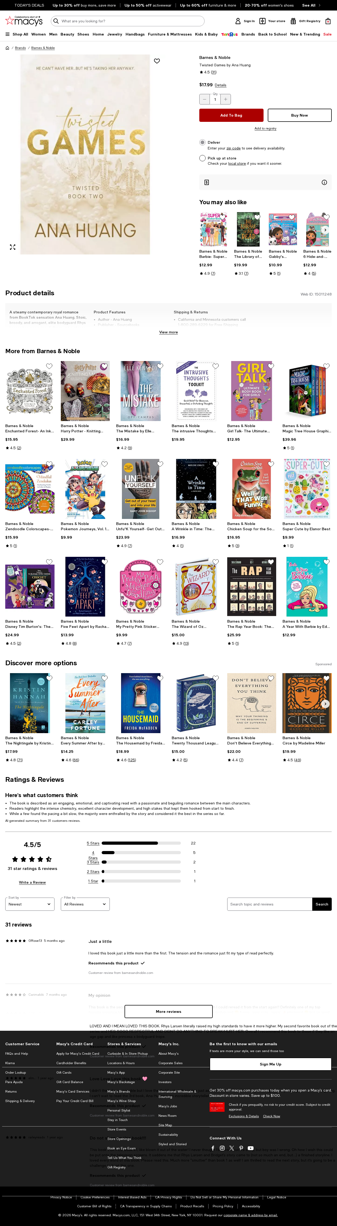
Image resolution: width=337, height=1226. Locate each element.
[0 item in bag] (328, 21)
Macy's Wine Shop (121, 1101)
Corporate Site (169, 1072)
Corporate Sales (170, 1063)
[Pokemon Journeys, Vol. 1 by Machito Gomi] (85, 489)
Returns (11, 1091)
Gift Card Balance (69, 1082)
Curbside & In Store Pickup (127, 1053)
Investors (164, 1082)
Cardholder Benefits (71, 1063)
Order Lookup (15, 1072)
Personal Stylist (118, 1110)
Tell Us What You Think (124, 1158)
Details (220, 85)
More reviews (168, 1011)
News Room (167, 1116)
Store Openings (119, 1139)
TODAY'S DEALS (29, 5)
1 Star (93, 881)
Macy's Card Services (72, 1091)
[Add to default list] (222, 217)
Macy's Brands (118, 1091)
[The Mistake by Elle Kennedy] (140, 391)
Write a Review (32, 882)
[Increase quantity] (225, 99)
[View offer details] (265, 182)
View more (168, 332)
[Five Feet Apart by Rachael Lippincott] (85, 587)
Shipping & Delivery (20, 1101)
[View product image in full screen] (12, 247)
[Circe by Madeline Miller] (307, 703)
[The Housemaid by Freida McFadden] (140, 703)
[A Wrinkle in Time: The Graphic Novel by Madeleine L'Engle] (196, 489)
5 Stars (93, 843)
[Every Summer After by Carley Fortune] (85, 703)
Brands (20, 48)
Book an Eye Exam (121, 1148)
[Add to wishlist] (156, 61)
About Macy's (168, 1053)
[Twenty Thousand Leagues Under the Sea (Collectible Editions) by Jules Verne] (196, 703)
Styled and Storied (172, 1144)
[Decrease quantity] (204, 99)
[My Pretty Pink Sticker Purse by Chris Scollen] (140, 587)
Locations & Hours (121, 1063)
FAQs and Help (16, 1053)
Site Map (165, 1125)
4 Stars (93, 852)
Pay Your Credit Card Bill (74, 1101)
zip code (233, 148)
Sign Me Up (270, 1064)
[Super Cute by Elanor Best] (307, 489)
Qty (215, 94)
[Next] (325, 230)
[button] (85, 154)
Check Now (271, 1116)
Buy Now (299, 115)
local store (237, 163)
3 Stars (93, 862)
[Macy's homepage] (7, 48)
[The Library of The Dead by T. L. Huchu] (248, 229)
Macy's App (116, 1072)
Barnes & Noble (43, 48)
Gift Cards (63, 1072)
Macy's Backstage (121, 1082)
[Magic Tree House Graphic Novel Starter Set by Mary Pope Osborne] (307, 391)
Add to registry (265, 128)
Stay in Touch (117, 1120)
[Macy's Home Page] (23, 21)
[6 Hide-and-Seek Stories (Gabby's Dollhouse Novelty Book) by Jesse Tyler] (317, 229)
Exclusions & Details (244, 1116)
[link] (213, 262)
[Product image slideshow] (85, 154)
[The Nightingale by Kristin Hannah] (29, 703)
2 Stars (93, 871)
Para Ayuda (14, 1082)
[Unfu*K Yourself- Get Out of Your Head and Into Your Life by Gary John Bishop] (140, 489)
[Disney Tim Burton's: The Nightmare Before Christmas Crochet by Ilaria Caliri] (29, 587)
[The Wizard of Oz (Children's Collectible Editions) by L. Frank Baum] (196, 587)
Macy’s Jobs (167, 1106)
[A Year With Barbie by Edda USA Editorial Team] (307, 587)
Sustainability (168, 1135)
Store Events (116, 1129)
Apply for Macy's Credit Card (77, 1053)
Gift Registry (116, 1167)
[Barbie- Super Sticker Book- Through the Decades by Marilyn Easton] (213, 229)
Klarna (10, 1063)
